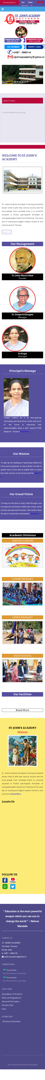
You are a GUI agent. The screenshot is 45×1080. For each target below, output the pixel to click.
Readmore (7, 237)
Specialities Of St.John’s (12, 999)
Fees (4, 1014)
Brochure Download (11, 1027)
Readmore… (25, 437)
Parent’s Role (8, 1010)
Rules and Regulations (11, 1003)
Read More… (17, 799)
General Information (11, 1006)
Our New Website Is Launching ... (26, 6)
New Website (11, 979)
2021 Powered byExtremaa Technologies (23, 1070)
